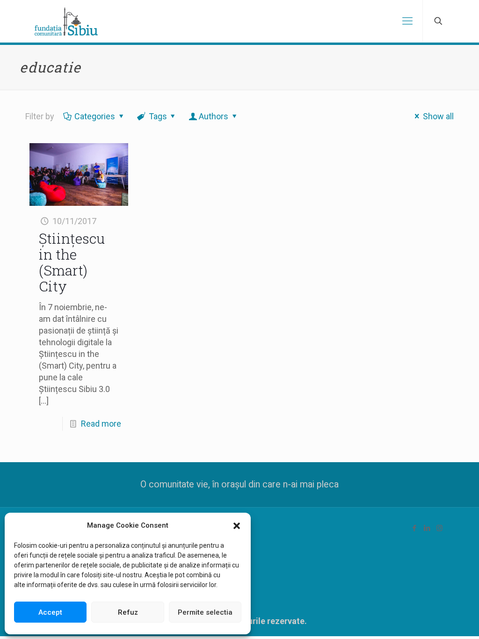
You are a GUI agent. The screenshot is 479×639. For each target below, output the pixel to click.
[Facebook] (414, 528)
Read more (101, 423)
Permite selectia (205, 612)
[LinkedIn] (427, 528)
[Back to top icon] (434, 620)
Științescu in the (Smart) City (72, 262)
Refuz (128, 612)
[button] (236, 525)
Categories (94, 116)
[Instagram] (439, 528)
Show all (438, 116)
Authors (213, 116)
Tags (158, 116)
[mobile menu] (407, 21)
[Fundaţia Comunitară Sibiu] (66, 21)
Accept (50, 612)
